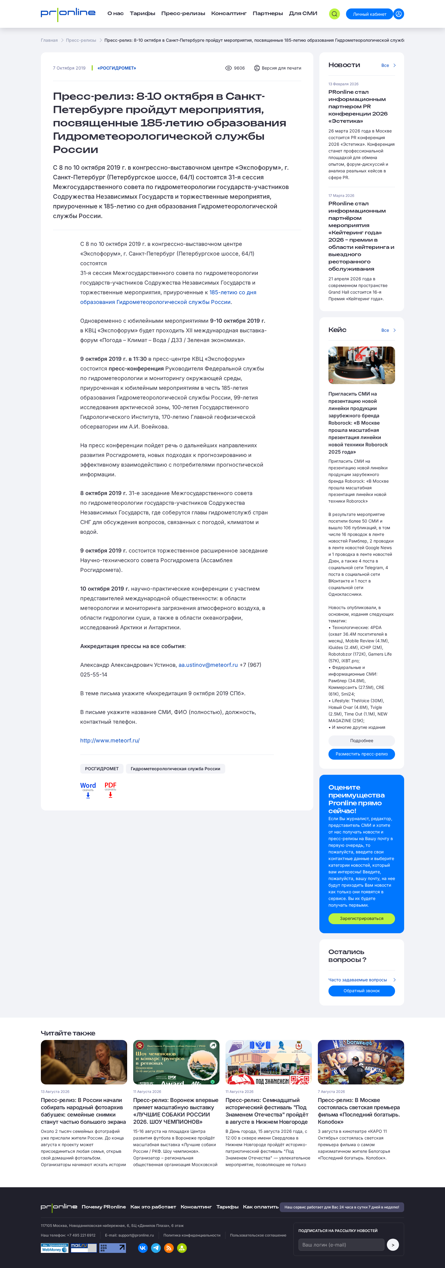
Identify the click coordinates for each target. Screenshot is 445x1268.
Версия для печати (281, 67)
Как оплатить (261, 1207)
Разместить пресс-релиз (362, 753)
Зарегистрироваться (362, 918)
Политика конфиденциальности (191, 1235)
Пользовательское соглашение (258, 1235)
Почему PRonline (104, 1207)
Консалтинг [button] (229, 13)
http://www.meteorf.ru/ (110, 740)
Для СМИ (303, 13)
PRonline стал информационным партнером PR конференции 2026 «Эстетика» (358, 107)
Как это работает (153, 1207)
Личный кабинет (370, 14)
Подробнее (361, 740)
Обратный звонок (362, 990)
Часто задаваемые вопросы (357, 979)
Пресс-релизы (81, 40)
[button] (334, 13)
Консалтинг (196, 1207)
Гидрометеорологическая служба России (175, 768)
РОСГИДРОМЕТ (102, 768)
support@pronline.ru (136, 1235)
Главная (49, 40)
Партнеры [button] (268, 13)
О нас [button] (115, 13)
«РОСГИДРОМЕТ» (116, 67)
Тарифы (142, 13)
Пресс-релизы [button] (183, 13)
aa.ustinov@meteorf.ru (208, 665)
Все (385, 65)
